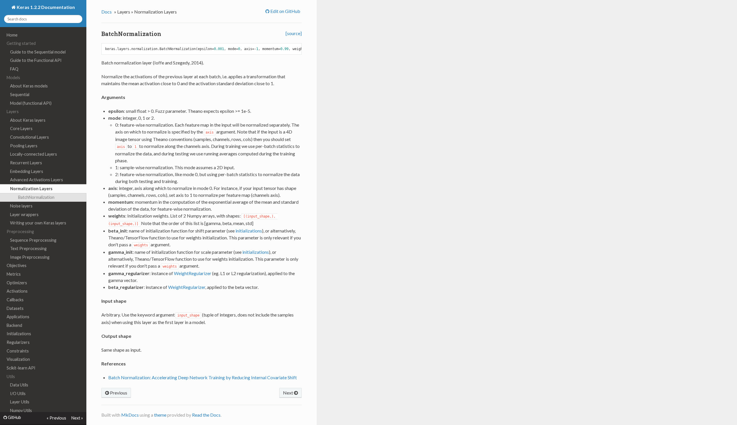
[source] (294, 33)
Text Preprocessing (28, 248)
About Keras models (29, 85)
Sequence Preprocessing (33, 240)
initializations (248, 230)
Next (288, 392)
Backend (14, 325)
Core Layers (21, 128)
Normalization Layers (31, 188)
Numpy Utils (21, 410)
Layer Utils (19, 401)
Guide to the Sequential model (38, 51)
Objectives (16, 265)
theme (160, 415)
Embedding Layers (26, 171)
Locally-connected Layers (33, 154)
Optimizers (17, 282)
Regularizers (18, 342)
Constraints (18, 350)
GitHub (14, 418)
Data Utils (19, 384)
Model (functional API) (31, 103)
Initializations (19, 333)
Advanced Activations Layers (36, 179)
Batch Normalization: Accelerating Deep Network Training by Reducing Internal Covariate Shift (202, 377)
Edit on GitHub (284, 11)
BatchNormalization (36, 197)
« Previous (56, 418)
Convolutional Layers (29, 137)
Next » (77, 418)
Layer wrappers (24, 214)
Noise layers (21, 205)
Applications (18, 316)
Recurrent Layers (26, 162)
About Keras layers (27, 120)
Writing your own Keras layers (38, 222)
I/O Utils (18, 393)
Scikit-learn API (21, 367)
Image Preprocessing (30, 257)
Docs (106, 11)
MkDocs (130, 415)
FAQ (14, 68)
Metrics (14, 274)
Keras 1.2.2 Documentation (45, 7)
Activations (17, 291)
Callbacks (15, 299)
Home (12, 35)
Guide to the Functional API (36, 60)
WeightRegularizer (192, 273)
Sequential (19, 94)
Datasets (15, 308)
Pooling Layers (23, 145)
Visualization (18, 359)
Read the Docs (206, 415)
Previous (118, 392)
